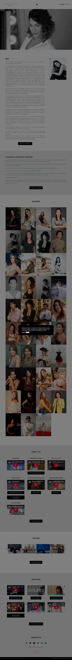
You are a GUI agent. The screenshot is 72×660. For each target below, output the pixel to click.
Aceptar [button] (27, 332)
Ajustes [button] (23, 332)
